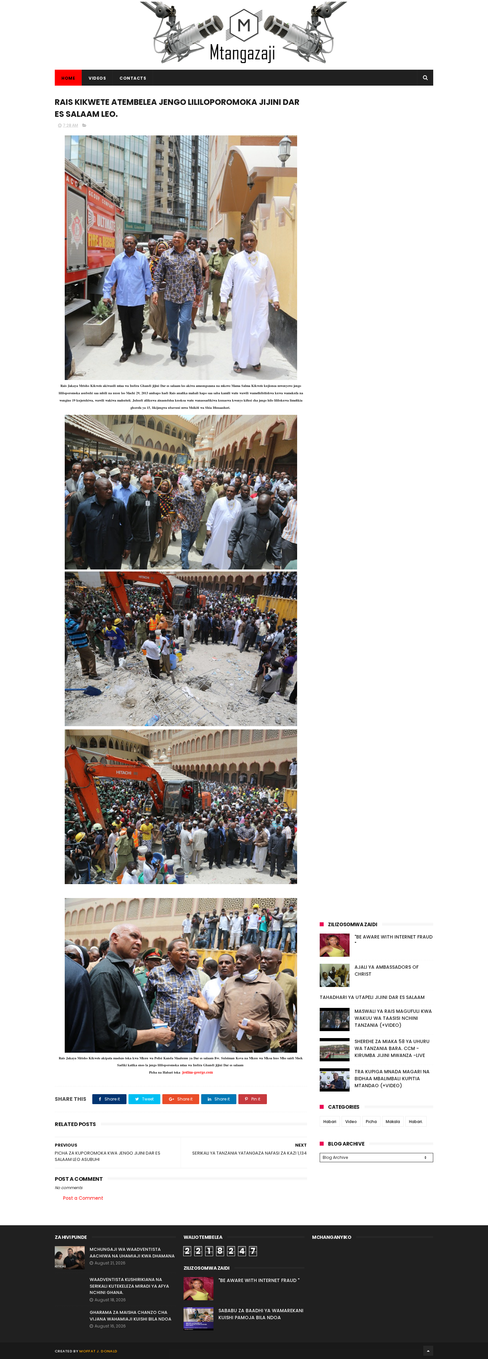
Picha (371, 1121)
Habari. (416, 1121)
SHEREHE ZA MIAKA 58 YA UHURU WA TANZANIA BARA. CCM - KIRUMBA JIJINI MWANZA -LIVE (392, 1048)
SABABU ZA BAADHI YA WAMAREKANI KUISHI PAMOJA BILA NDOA (260, 1314)
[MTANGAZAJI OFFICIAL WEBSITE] (244, 66)
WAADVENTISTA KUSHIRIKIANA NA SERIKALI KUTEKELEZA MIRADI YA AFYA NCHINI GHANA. (129, 1286)
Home (68, 78)
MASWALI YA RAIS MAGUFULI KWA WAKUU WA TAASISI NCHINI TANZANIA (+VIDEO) (393, 1018)
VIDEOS (97, 78)
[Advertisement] (376, 142)
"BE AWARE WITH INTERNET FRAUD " (258, 1280)
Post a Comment (83, 1198)
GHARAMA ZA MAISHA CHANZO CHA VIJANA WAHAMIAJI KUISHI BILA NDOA (130, 1315)
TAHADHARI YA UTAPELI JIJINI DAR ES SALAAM (372, 997)
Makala (393, 1121)
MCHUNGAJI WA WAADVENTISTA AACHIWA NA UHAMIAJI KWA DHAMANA (132, 1252)
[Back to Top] (428, 1351)
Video (351, 1121)
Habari (329, 1121)
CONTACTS (133, 78)
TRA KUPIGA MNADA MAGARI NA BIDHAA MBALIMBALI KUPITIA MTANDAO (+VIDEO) (392, 1078)
